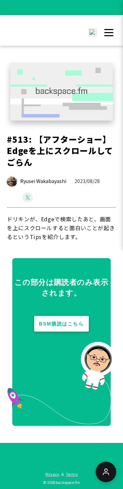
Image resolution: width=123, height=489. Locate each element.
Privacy (52, 474)
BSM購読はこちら (61, 323)
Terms (72, 474)
